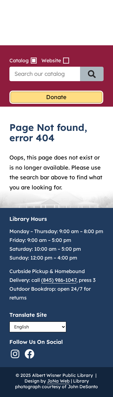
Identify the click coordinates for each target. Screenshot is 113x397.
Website (51, 60)
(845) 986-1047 (58, 280)
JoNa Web (58, 381)
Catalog (19, 60)
